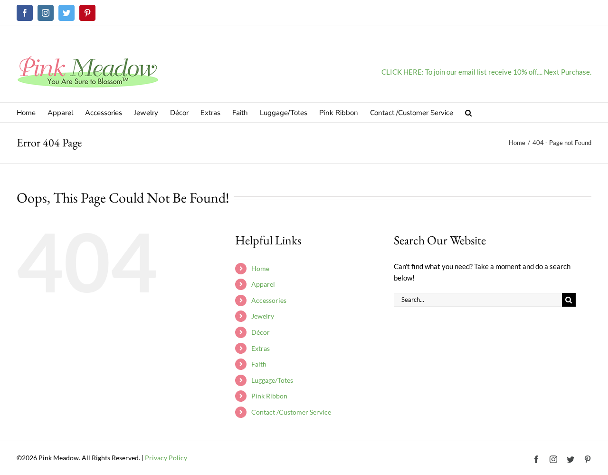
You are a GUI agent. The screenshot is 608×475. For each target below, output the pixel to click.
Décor (260, 332)
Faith (258, 364)
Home (260, 268)
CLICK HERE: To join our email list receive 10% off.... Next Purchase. (486, 72)
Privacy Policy (166, 458)
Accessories (268, 300)
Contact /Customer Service (291, 412)
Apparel (263, 284)
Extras (260, 348)
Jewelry (262, 316)
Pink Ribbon (269, 396)
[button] (468, 112)
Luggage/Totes (272, 380)
